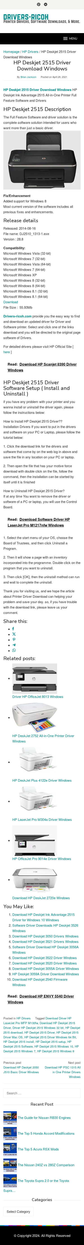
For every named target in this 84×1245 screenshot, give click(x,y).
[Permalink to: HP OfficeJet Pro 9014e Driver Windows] (34, 840)
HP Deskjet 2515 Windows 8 (55, 1051)
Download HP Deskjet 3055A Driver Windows (45, 968)
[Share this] (13, 629)
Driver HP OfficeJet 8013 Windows (37, 696)
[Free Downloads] (42, 18)
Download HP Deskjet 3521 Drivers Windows (45, 941)
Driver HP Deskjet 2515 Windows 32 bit (38, 1027)
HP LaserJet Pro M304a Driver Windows (42, 819)
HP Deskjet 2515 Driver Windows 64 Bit (50, 1037)
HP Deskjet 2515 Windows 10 (53, 1046)
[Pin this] (14, 639)
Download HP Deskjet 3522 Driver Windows (44, 957)
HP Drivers (24, 1018)
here (6, 351)
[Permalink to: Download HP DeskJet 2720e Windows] (34, 879)
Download (10, 301)
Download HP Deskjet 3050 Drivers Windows (45, 936)
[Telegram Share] (14, 645)
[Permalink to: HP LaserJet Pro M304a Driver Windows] (34, 801)
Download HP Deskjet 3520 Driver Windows (44, 963)
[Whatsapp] (14, 650)
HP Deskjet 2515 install (18, 1041)
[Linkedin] (45, 4)
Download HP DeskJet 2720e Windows (41, 897)
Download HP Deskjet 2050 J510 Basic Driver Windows (21, 1067)
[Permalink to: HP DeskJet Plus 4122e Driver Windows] (34, 762)
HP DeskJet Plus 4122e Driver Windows (42, 780)
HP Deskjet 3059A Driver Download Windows (45, 973)
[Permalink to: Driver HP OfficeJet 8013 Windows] (34, 678)
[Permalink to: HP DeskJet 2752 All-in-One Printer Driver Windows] (34, 717)
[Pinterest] (38, 4)
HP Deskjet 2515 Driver (39, 1032)
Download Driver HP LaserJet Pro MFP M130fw (37, 1020)
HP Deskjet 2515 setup (51, 1041)
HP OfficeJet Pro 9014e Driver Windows (41, 858)
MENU (73, 39)
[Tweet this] (14, 634)
